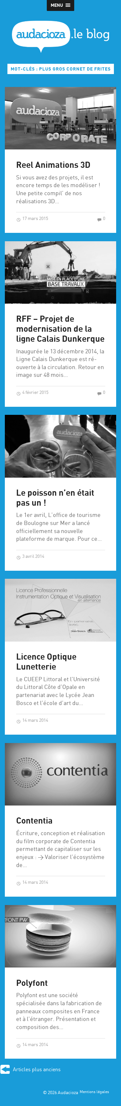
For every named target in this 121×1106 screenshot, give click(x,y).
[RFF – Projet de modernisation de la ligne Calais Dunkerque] (60, 272)
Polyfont (32, 983)
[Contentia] (60, 774)
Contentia (34, 821)
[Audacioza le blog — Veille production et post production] (60, 37)
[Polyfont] (60, 936)
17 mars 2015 (34, 218)
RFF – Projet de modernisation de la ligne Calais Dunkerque (60, 329)
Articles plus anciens (37, 1070)
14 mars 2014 (34, 720)
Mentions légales (94, 1092)
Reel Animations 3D (53, 165)
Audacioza (68, 1092)
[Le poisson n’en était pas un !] (60, 446)
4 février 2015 (34, 392)
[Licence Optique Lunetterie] (60, 610)
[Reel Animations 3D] (60, 118)
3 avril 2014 (32, 556)
